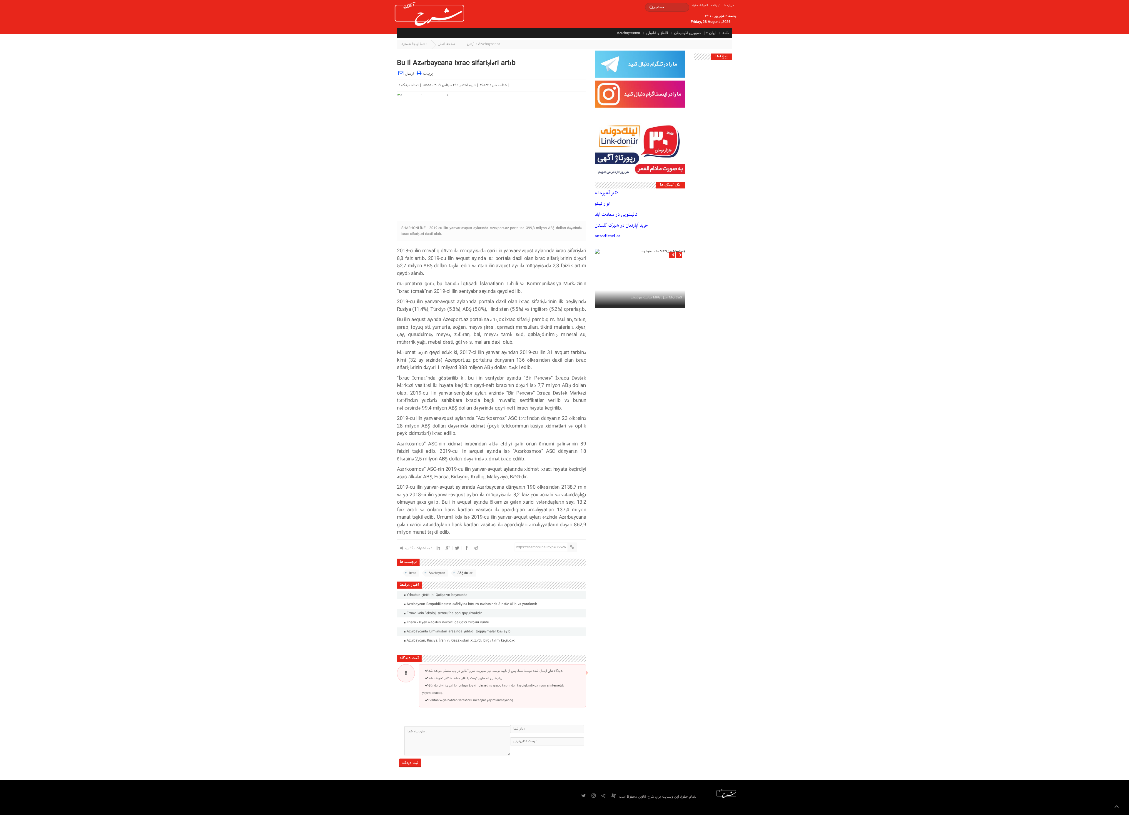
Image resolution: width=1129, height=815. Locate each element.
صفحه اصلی (446, 44)
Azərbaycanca (628, 33)
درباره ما (729, 5)
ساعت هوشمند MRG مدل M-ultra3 (656, 297)
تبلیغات (715, 5)
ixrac (412, 573)
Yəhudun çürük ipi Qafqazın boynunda (436, 595)
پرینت (427, 72)
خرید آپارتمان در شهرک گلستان (621, 225)
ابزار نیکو (602, 204)
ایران (712, 33)
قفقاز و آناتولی (657, 33)
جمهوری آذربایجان (688, 33)
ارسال (409, 73)
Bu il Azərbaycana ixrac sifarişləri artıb (456, 63)
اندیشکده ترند (699, 5)
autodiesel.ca (607, 236)
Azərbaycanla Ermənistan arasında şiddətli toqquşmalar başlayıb (457, 631)
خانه (725, 33)
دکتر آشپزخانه (607, 193)
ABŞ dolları (465, 573)
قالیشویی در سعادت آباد (616, 215)
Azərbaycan (437, 573)
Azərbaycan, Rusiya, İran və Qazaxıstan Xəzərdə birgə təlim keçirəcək (460, 641)
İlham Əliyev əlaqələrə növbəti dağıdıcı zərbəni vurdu (447, 622)
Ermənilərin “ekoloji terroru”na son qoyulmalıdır (443, 613)
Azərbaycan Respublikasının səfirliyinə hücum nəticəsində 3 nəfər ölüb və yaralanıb (471, 604)
